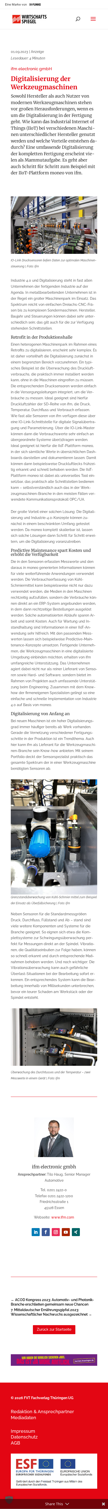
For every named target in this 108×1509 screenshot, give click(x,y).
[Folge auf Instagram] (56, 1232)
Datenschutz (24, 1437)
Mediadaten (23, 1417)
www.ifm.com (62, 1217)
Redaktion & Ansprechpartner (42, 1411)
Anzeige (37, 52)
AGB (15, 1443)
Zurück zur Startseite (54, 1329)
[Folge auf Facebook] (46, 1232)
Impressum (23, 1431)
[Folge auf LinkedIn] (36, 1232)
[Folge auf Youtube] (66, 1232)
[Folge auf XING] (76, 1232)
